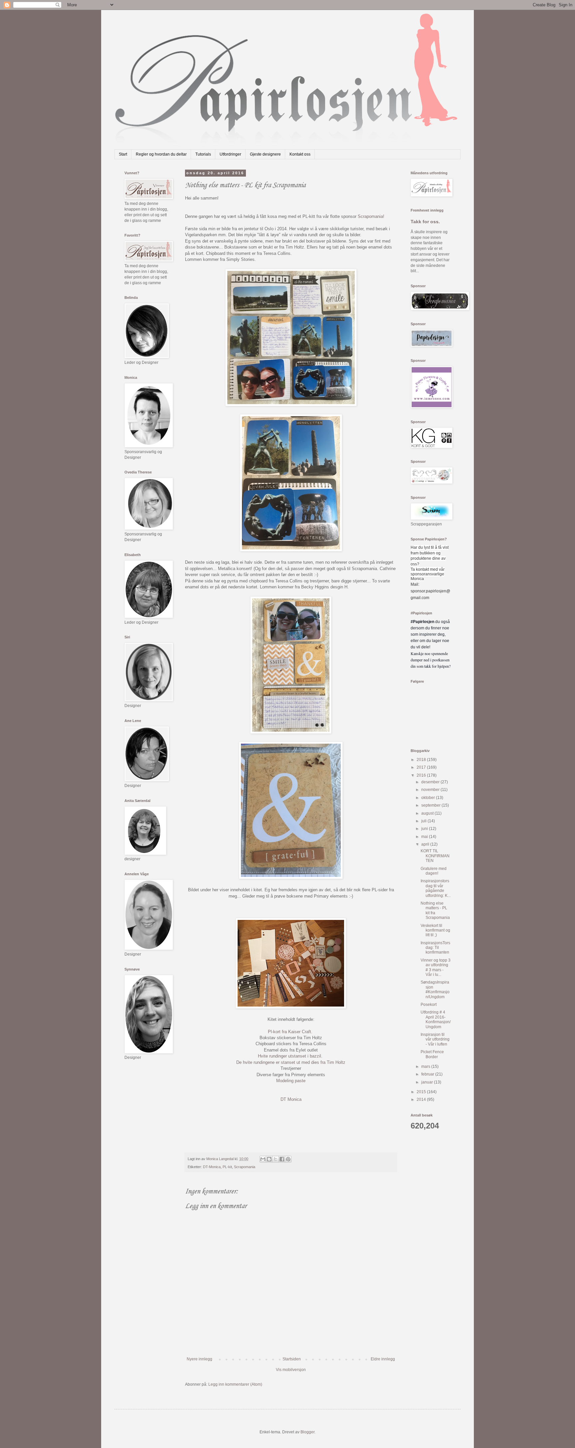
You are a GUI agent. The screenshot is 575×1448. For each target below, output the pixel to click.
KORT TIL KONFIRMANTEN (435, 856)
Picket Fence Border (432, 1054)
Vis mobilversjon (291, 1369)
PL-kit (227, 1167)
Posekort (429, 1004)
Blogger (307, 1432)
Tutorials (203, 154)
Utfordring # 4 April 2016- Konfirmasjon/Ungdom (436, 1019)
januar (427, 1082)
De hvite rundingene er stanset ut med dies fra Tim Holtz (290, 1062)
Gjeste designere (265, 154)
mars (426, 1066)
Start (123, 154)
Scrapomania (244, 1167)
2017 (422, 767)
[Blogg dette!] (269, 1159)
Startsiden (292, 1359)
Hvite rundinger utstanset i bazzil (289, 1056)
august (428, 813)
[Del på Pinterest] (288, 1159)
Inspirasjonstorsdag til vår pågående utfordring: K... (436, 888)
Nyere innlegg (199, 1359)
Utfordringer (230, 154)
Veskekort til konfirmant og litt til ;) (435, 930)
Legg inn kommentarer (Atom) (235, 1384)
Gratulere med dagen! (434, 871)
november (431, 789)
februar (428, 1074)
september (431, 805)
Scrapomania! (371, 216)
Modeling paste (290, 1080)
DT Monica (291, 1099)
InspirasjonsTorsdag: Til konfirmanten (435, 948)
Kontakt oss (299, 154)
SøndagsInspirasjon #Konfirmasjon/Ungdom (435, 989)
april (425, 844)
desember (431, 782)
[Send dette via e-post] (263, 1159)
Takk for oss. (425, 221)
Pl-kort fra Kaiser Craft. (290, 1031)
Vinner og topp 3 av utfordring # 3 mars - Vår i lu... (436, 967)
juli (424, 821)
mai (425, 836)
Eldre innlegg (383, 1359)
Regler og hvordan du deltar (161, 154)
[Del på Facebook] (282, 1159)
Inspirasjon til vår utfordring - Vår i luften (435, 1039)
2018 (422, 759)
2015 (422, 1091)
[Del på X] (275, 1159)
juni (425, 828)
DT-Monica (212, 1167)
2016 (422, 775)
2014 (422, 1099)
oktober (428, 797)
